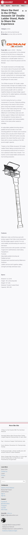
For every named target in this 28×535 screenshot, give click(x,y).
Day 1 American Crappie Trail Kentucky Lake (13, 441)
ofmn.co (9, 513)
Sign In (3, 493)
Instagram (4, 505)
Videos (23, 5)
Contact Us (4, 471)
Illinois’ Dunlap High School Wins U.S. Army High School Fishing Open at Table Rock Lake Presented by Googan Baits (14, 458)
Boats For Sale (15, 5)
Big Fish (8, 5)
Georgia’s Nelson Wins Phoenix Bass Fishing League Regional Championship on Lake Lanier (14, 436)
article (8, 29)
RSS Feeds (4, 509)
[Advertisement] (14, 359)
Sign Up (3, 495)
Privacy (3, 475)
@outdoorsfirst (5, 503)
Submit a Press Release (7, 487)
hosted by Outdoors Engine (9, 531)
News (2, 5)
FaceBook (4, 501)
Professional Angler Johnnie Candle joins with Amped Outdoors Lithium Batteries (13, 451)
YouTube (3, 507)
